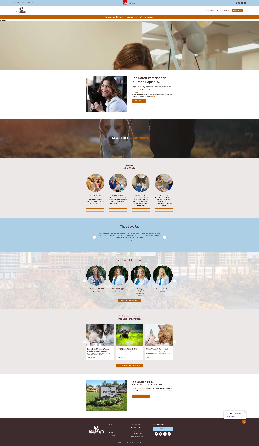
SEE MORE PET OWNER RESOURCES (129, 366)
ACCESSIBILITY (112, 435)
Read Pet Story (92, 357)
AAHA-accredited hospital (142, 93)
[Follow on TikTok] (245, 3)
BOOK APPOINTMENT (237, 10)
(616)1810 (138, 434)
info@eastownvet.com (137, 436)
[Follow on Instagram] (239, 3)
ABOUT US (219, 10)
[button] (244, 422)
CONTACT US (112, 430)
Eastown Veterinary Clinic (138, 388)
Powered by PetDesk (136, 442)
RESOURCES (226, 10)
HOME (207, 10)
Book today (126, 17)
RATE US (162, 429)
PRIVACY (111, 433)
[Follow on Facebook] (237, 3)
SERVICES (212, 10)
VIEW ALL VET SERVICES (141, 396)
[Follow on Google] (242, 3)
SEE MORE (95, 209)
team (153, 96)
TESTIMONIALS (112, 427)
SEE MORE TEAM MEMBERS (129, 300)
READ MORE (138, 101)
